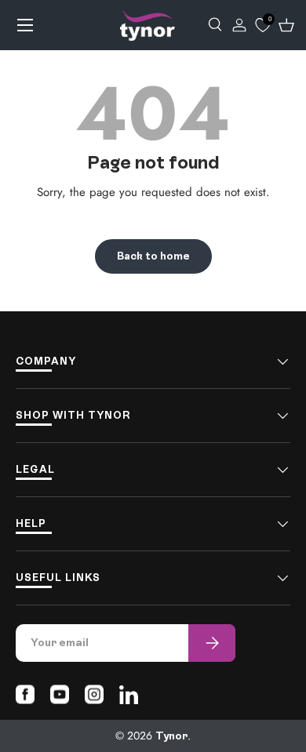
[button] (286, 25)
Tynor (171, 735)
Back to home (153, 256)
